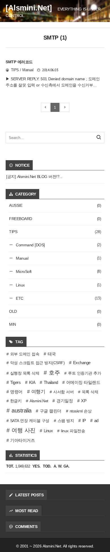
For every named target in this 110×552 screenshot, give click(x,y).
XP (83, 400)
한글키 (16, 401)
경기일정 (64, 400)
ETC (58, 298)
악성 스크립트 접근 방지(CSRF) (37, 362)
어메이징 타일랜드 (83, 382)
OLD (55, 311)
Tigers (15, 382)
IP (84, 420)
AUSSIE (55, 205)
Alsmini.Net (39, 401)
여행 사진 (24, 430)
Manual (58, 257)
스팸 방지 (66, 420)
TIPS (55, 231)
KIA (32, 382)
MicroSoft (58, 271)
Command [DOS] (58, 244)
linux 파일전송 (73, 431)
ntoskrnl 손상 (81, 411)
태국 (52, 353)
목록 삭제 (90, 392)
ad (96, 420)
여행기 (38, 391)
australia (22, 410)
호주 (54, 373)
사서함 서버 (63, 392)
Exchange (82, 362)
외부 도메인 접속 (24, 354)
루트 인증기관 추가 (84, 373)
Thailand (51, 382)
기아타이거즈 (22, 440)
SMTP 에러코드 (19, 62)
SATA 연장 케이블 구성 (29, 420)
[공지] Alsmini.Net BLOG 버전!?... (34, 176)
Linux (58, 284)
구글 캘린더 (50, 410)
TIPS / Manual (22, 70)
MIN (55, 324)
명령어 (16, 391)
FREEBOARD (55, 218)
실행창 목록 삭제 (24, 373)
